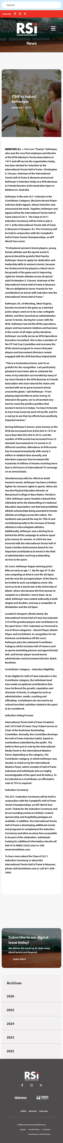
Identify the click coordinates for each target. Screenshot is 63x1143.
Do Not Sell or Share (45, 1134)
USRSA (23, 1111)
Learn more (19, 959)
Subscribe (7, 14)
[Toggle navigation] (53, 28)
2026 (10, 996)
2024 (10, 1023)
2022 (10, 1051)
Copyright (22, 1129)
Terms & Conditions (34, 1129)
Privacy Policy (46, 1129)
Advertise (33, 1111)
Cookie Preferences (33, 1134)
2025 (10, 1010)
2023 (10, 1037)
